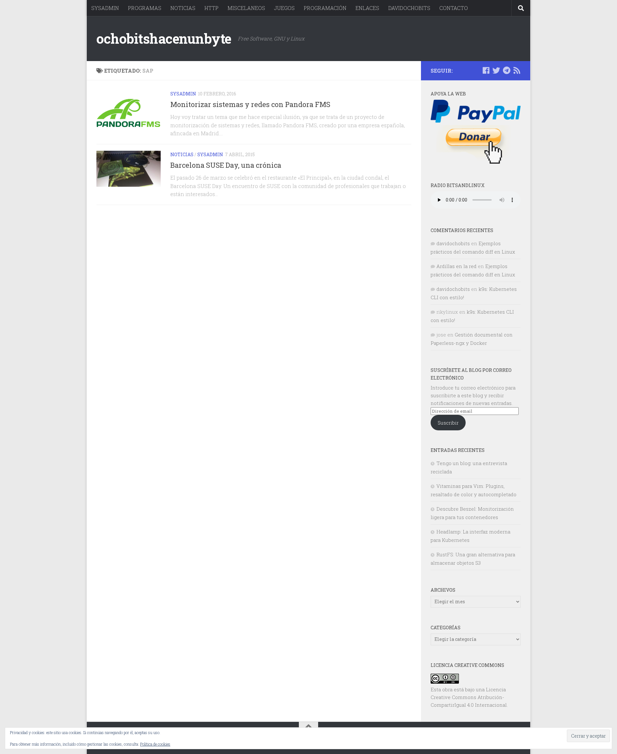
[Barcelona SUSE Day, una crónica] (128, 169)
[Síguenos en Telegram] (506, 70)
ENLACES (367, 7)
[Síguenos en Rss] (517, 70)
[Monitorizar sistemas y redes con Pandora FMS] (128, 112)
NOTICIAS (182, 7)
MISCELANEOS (246, 7)
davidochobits (453, 243)
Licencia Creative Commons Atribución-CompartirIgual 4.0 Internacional (469, 697)
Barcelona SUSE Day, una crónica (225, 165)
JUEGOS (284, 7)
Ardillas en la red (456, 266)
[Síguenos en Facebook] (486, 70)
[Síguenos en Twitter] (496, 70)
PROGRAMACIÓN (325, 7)
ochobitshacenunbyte (163, 38)
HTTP (211, 7)
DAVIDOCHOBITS (409, 7)
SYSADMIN (105, 7)
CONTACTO (453, 7)
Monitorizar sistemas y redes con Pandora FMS (250, 104)
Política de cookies (155, 744)
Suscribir (448, 422)
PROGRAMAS (144, 7)
